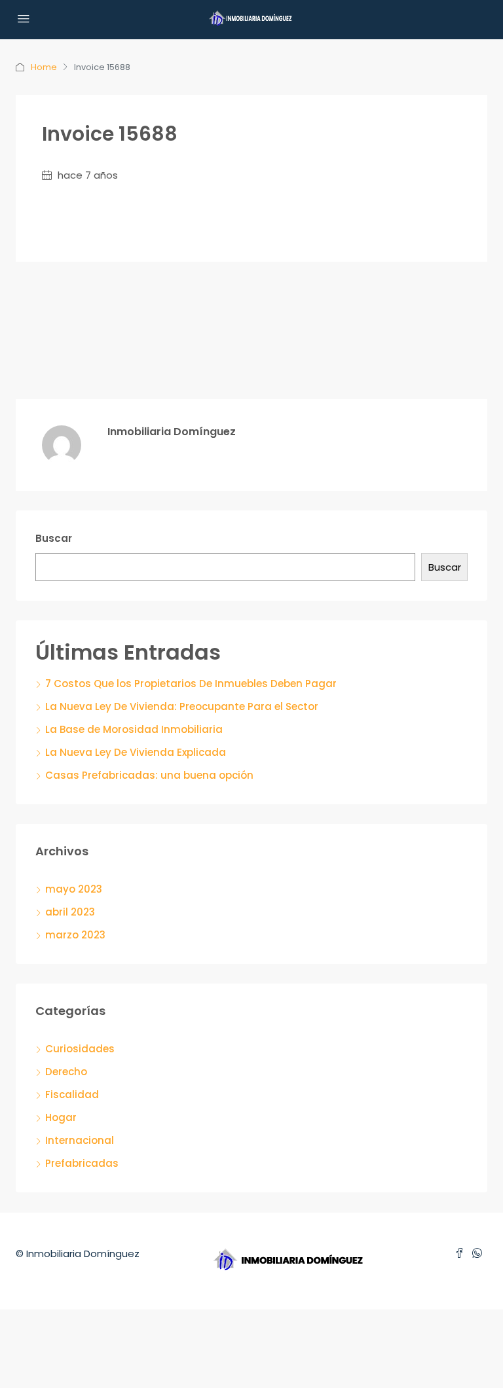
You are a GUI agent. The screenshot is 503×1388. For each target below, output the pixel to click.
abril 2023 (70, 912)
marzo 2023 (75, 935)
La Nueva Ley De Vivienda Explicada (135, 752)
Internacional (79, 1140)
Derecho (66, 1071)
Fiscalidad (72, 1094)
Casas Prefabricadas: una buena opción (149, 775)
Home (44, 67)
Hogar (61, 1117)
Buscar (53, 538)
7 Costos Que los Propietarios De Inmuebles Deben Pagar (191, 683)
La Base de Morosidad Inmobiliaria (134, 729)
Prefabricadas (82, 1163)
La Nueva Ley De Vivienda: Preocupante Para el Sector (181, 706)
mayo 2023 (73, 889)
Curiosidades (80, 1049)
